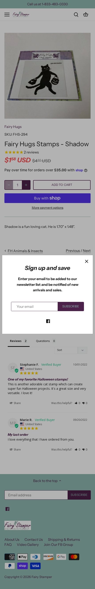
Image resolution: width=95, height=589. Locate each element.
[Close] (86, 261)
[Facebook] (48, 320)
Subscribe (70, 306)
